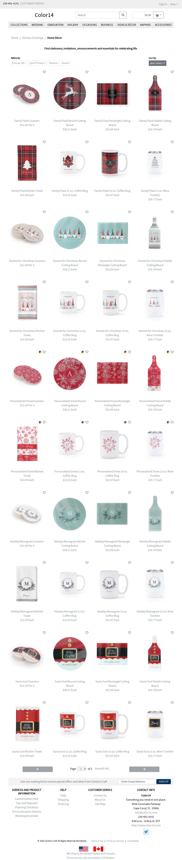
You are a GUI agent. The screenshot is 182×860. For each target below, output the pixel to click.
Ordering (63, 804)
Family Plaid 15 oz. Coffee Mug (112, 191)
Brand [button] (65, 63)
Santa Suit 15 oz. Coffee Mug (112, 751)
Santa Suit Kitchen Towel (27, 751)
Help (173, 4)
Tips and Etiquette (27, 803)
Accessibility (133, 841)
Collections (19, 25)
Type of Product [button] (36, 63)
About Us (100, 800)
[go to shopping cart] (158, 15)
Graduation (55, 25)
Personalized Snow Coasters (27, 401)
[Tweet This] (146, 832)
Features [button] (53, 63)
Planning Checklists (26, 807)
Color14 (44, 14)
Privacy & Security (115, 841)
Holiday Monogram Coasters (27, 541)
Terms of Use (97, 841)
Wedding (37, 25)
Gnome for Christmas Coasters (27, 261)
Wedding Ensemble (26, 816)
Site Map (100, 804)
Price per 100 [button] (18, 63)
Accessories (163, 25)
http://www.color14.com (146, 825)
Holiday (73, 25)
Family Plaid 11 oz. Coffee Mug (70, 191)
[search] (123, 15)
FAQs (63, 795)
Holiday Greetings (32, 38)
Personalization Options (26, 811)
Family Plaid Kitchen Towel (27, 191)
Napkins (145, 25)
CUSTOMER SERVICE (32, 3)
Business (107, 25)
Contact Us (100, 795)
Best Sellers (156, 63)
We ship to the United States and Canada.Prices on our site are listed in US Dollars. (91, 856)
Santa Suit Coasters (27, 681)
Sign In (163, 4)
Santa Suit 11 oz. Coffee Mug (70, 751)
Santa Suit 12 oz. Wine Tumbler (154, 751)
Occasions (89, 25)
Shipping (63, 800)
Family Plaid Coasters (27, 121)
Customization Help (26, 799)
